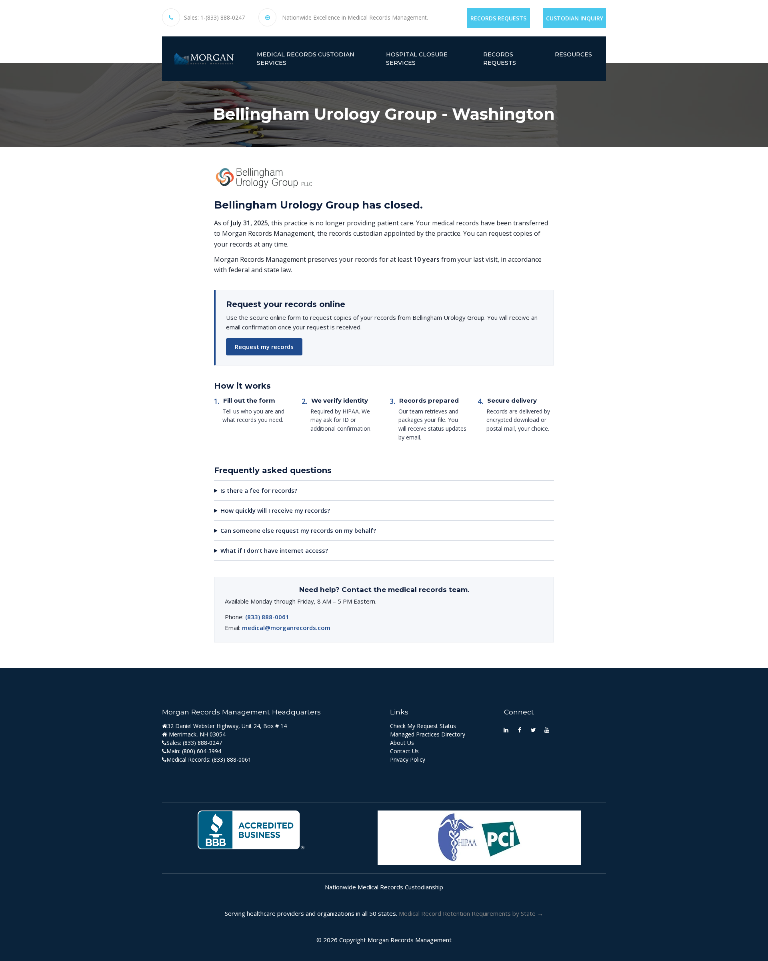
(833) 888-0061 (267, 617)
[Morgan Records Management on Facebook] (520, 730)
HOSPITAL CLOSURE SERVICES (417, 58)
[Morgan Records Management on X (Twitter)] (533, 730)
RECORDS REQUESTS (499, 58)
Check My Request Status (423, 726)
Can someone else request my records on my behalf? (298, 530)
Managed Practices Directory (427, 734)
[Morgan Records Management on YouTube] (547, 730)
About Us (402, 742)
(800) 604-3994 (201, 751)
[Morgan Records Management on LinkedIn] (506, 730)
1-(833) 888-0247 (222, 17)
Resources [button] (573, 54)
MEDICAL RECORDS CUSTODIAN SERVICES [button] (305, 58)
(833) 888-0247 (202, 742)
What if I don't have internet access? (274, 550)
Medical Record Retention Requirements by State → (471, 913)
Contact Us (404, 751)
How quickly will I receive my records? (275, 510)
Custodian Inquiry (574, 18)
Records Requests (498, 18)
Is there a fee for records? (258, 490)
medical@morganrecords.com (286, 628)
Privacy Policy (407, 759)
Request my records (264, 347)
